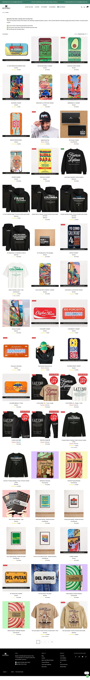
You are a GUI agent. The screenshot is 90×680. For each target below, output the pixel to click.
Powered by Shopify (19, 672)
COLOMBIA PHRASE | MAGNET (74, 366)
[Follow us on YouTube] (82, 656)
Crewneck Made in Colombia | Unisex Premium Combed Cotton (74, 441)
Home (3, 12)
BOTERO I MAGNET (16, 177)
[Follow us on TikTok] (86, 656)
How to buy (44, 667)
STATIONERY (44, 7)
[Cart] (87, 7)
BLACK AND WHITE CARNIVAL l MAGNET (45, 290)
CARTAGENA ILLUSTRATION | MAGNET (74, 290)
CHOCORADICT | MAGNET (74, 329)
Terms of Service (45, 662)
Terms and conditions (46, 664)
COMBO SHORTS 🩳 (16, 440)
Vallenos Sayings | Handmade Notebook (16, 631)
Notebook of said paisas (45, 481)
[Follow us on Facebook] (75, 656)
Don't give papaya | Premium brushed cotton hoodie (73, 631)
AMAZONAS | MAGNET (16, 103)
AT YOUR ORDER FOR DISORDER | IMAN (16, 66)
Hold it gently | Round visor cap (45, 366)
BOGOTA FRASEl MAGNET (16, 140)
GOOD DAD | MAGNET (45, 177)
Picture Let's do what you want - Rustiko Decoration (45, 556)
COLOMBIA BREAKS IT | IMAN (16, 403)
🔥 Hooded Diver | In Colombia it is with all (16, 253)
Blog (43, 656)
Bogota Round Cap (45, 140)
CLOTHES (37, 7)
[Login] (84, 7)
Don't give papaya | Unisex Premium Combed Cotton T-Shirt (45, 631)
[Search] (81, 7)
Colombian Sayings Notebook (73, 481)
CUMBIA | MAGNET (74, 556)
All (60, 662)
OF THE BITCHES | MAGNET (16, 594)
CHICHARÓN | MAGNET (45, 329)
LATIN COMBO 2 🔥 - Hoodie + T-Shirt (73, 403)
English (4, 672)
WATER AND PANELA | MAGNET (45, 66)
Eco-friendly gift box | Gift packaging (45, 253)
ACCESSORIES (52, 7)
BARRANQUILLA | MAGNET (74, 103)
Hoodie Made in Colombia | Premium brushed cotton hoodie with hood (45, 215)
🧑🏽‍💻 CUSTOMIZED (61, 7)
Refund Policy (63, 667)
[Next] (52, 642)
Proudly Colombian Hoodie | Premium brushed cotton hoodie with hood (74, 215)
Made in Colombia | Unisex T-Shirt (16, 290)
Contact (43, 658)
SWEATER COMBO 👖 (45, 440)
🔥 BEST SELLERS (29, 7)
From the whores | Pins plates (45, 594)
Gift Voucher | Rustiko (74, 140)
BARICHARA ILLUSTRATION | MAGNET (45, 103)
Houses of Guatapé (16, 329)
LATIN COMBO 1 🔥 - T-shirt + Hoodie (45, 403)
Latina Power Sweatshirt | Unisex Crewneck (73, 177)
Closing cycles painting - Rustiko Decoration (73, 519)
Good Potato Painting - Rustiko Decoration (45, 519)
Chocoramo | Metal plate (16, 366)
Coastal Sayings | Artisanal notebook (74, 594)
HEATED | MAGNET (74, 253)
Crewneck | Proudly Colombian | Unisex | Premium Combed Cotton (16, 481)
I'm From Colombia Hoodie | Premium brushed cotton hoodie (16, 214)
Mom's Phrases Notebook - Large (16, 519)
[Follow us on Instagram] (79, 656)
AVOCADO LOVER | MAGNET (73, 66)
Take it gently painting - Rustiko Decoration (16, 556)
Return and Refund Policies (48, 660)
